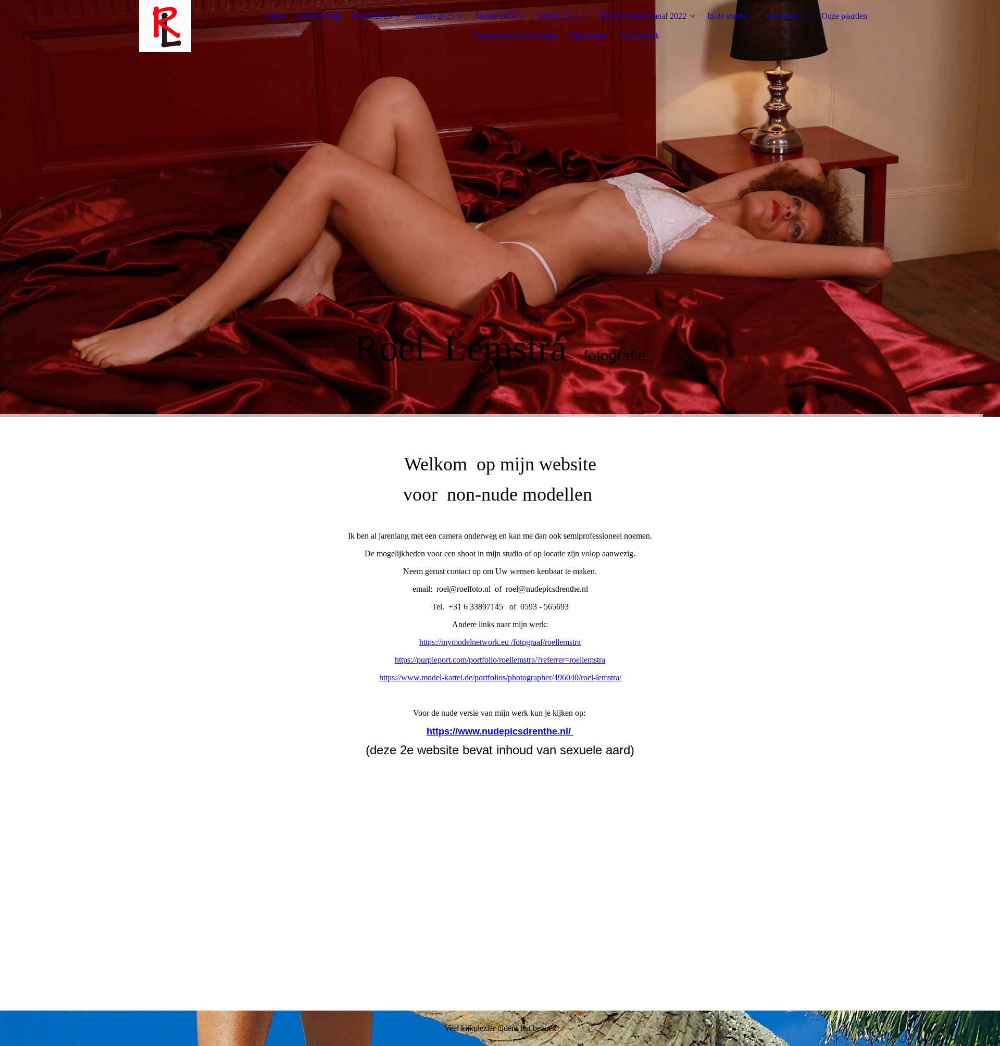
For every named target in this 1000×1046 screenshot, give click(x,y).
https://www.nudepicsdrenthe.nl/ (500, 731)
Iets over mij (318, 15)
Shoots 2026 (371, 15)
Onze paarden (844, 15)
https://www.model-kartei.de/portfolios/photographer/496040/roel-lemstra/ (500, 677)
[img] (165, 26)
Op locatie (784, 15)
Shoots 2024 (495, 15)
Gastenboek (639, 35)
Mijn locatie (588, 35)
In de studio (726, 15)
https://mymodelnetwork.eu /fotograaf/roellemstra (500, 642)
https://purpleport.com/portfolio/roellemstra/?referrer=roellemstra (500, 659)
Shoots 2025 (433, 15)
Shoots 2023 (557, 15)
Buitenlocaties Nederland (514, 35)
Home (275, 15)
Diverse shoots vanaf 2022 (642, 15)
